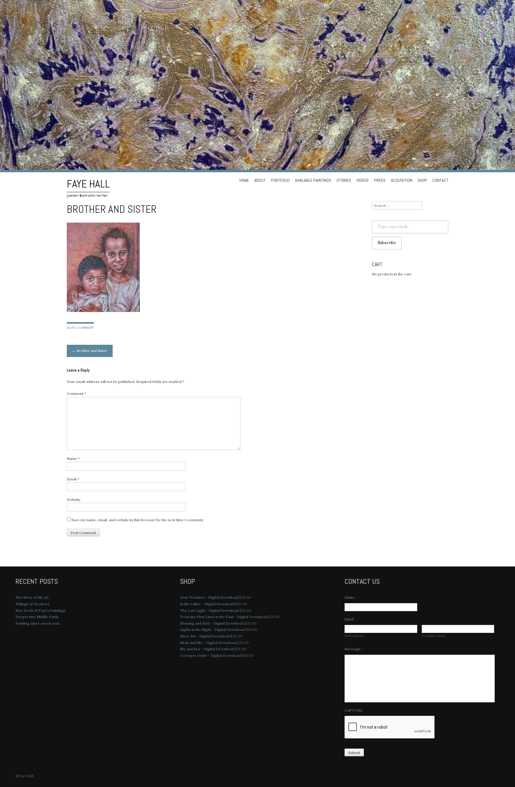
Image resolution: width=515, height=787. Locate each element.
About (260, 180)
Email (73, 479)
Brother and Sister (89, 350)
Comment (76, 393)
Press (380, 180)
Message (355, 649)
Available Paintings (313, 180)
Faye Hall (88, 184)
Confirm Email (434, 636)
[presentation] (390, 727)
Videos (362, 180)
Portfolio (280, 180)
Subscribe (387, 242)
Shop (422, 180)
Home (244, 180)
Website (73, 499)
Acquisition (401, 180)
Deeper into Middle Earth (36, 616)
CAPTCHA (353, 710)
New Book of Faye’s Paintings (40, 610)
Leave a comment (80, 328)
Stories (343, 180)
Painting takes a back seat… (38, 623)
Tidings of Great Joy (32, 604)
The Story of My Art (32, 597)
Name (73, 458)
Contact (440, 180)
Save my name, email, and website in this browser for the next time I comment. (138, 520)
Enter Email (354, 636)
